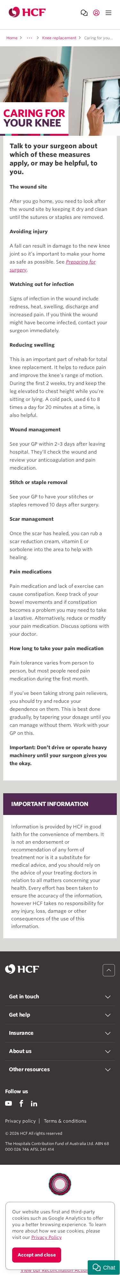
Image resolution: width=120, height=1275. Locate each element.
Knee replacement (59, 37)
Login (96, 12)
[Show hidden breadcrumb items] (29, 38)
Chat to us (84, 12)
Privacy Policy (46, 1237)
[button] (104, 1267)
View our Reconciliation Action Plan (60, 1270)
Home (12, 37)
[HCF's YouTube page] (8, 1103)
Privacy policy (20, 1121)
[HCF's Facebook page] (21, 1103)
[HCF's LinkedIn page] (34, 1103)
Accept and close (37, 1254)
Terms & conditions (65, 1121)
